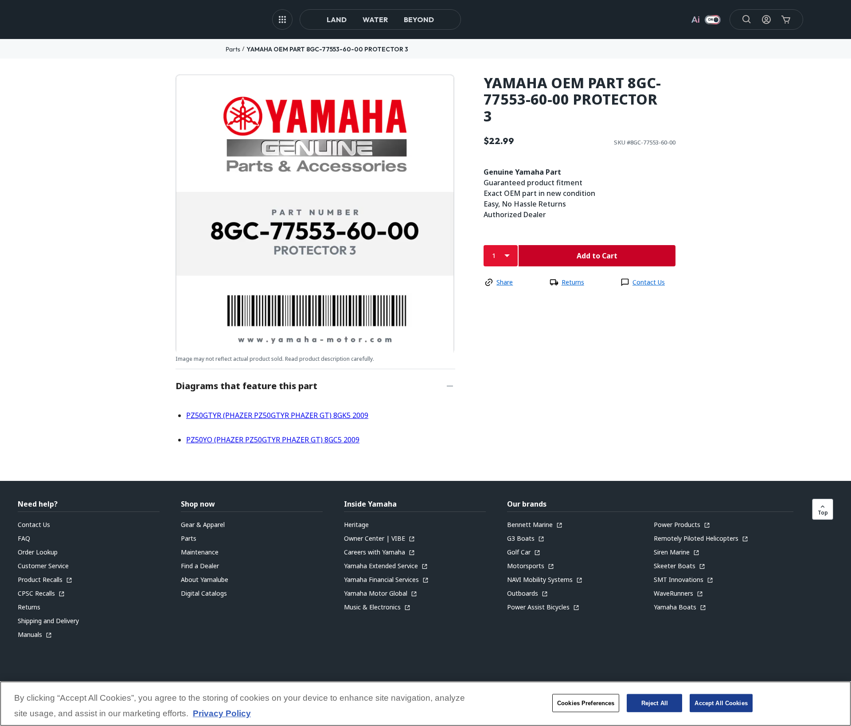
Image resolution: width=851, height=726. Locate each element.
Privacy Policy (222, 713)
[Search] (747, 19)
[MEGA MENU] (282, 19)
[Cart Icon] (786, 19)
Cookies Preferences (585, 702)
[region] (425, 703)
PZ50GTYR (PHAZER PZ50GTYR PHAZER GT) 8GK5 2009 (277, 415)
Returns (573, 282)
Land (337, 19)
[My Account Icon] (766, 19)
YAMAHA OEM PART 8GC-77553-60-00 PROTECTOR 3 (327, 49)
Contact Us (648, 282)
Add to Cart (597, 256)
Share (504, 282)
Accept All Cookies (721, 702)
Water (375, 19)
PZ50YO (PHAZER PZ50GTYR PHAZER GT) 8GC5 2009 (272, 440)
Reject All (654, 702)
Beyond (419, 19)
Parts (233, 49)
